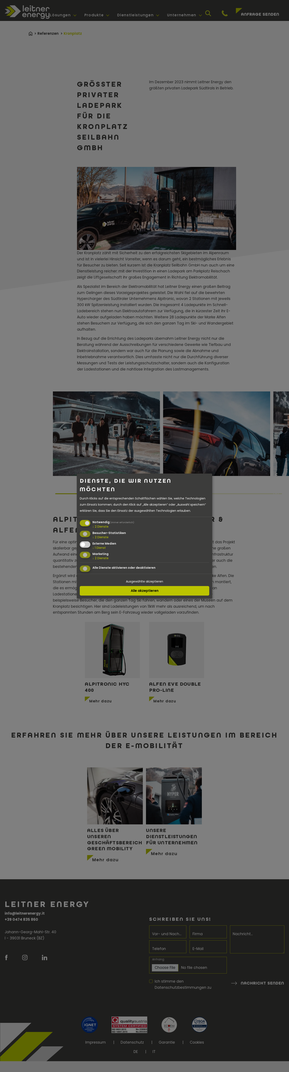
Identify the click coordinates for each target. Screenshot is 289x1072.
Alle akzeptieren (144, 590)
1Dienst (99, 547)
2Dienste (100, 526)
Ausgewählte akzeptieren (144, 581)
